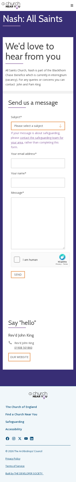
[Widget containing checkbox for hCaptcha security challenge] (40, 259)
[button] (72, 5)
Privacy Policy (12, 458)
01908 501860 (23, 347)
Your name (18, 173)
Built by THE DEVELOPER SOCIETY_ (24, 473)
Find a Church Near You (21, 414)
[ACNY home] (11, 5)
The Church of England (21, 407)
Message (17, 192)
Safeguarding (14, 422)
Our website (19, 357)
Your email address (24, 154)
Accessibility (13, 429)
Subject (16, 117)
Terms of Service (15, 466)
